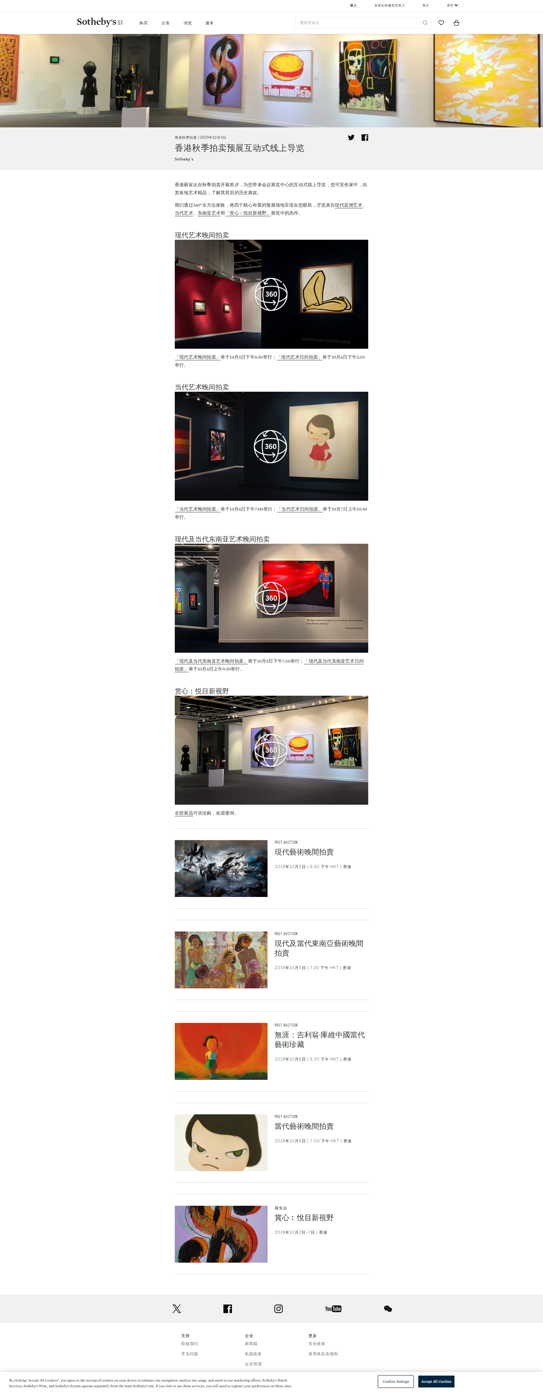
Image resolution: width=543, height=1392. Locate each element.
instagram (278, 1309)
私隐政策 (253, 1354)
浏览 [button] (188, 23)
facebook (227, 1309)
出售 (165, 23)
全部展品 (184, 813)
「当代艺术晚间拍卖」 (198, 509)
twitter (177, 1309)
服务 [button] (210, 23)
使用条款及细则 (323, 1354)
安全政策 (317, 1343)
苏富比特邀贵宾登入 (389, 5)
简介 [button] (426, 5)
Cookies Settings (396, 1381)
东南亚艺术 (209, 213)
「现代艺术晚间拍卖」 (198, 357)
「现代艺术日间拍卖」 (299, 357)
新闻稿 (251, 1343)
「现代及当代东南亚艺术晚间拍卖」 (211, 661)
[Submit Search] (425, 22)
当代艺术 (184, 213)
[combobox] (363, 22)
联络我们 (189, 1343)
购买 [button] (143, 23)
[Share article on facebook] (364, 137)
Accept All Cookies (436, 1381)
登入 (353, 5)
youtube (333, 1308)
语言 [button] (450, 5)
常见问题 (189, 1354)
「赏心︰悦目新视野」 (248, 213)
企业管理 (253, 1364)
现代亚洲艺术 (348, 205)
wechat (388, 1309)
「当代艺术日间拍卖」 (300, 509)
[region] (271, 1382)
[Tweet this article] (351, 137)
